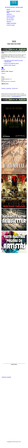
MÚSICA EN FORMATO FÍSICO (11, 63)
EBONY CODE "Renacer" (10, 65)
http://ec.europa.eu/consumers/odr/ (20, 95)
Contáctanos (11, 25)
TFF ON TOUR (10, 19)
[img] (14, 3)
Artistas (9, 14)
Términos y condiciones (6, 88)
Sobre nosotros (11, 23)
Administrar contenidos (6, 377)
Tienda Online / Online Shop (13, 12)
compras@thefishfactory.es (16, 96)
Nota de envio (15, 88)
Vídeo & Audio (11, 16)
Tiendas (9, 21)
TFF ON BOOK (10, 17)
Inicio (8, 9)
